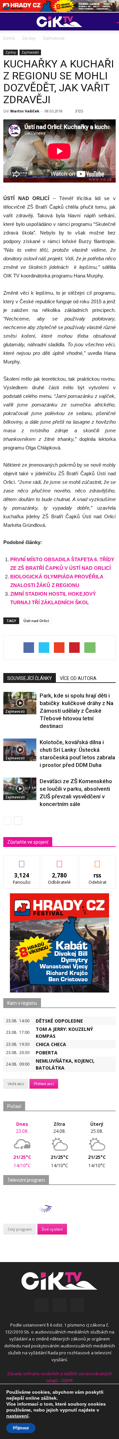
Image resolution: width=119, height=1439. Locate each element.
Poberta (47, 1052)
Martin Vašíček (24, 110)
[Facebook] (41, 1305)
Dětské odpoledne (59, 1021)
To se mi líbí (21, 860)
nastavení (17, 1415)
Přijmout (21, 1428)
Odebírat (59, 860)
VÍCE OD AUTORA (78, 678)
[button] (108, 21)
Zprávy (10, 52)
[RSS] (59, 1305)
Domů (9, 38)
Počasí (14, 1106)
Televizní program (26, 1180)
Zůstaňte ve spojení (27, 842)
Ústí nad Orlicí (36, 620)
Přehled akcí (44, 1084)
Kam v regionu (22, 1003)
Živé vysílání (52, 1229)
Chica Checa (51, 1044)
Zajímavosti (30, 52)
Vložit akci (16, 1084)
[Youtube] (77, 1305)
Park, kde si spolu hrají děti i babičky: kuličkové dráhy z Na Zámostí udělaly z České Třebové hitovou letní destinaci (76, 710)
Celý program (20, 1229)
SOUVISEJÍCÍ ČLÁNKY (29, 678)
